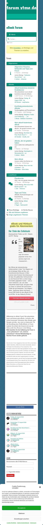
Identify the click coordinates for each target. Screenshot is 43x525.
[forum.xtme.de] (21, 7)
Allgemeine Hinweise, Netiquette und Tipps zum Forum (24, 69)
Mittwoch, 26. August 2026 (17, 433)
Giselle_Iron (25, 137)
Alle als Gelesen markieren (18, 212)
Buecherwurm (16, 434)
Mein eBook (19, 159)
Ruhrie (14, 423)
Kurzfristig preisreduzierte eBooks (24, 107)
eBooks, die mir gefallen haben (23, 142)
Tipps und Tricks (20, 193)
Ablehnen (21, 513)
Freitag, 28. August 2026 (17, 417)
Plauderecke (19, 178)
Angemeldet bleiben (14, 472)
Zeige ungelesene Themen (18, 215)
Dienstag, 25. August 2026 (17, 449)
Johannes (23, 79)
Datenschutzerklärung (23, 523)
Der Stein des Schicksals (19, 231)
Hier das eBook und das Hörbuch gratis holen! (21, 299)
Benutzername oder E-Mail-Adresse (16, 461)
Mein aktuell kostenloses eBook (23, 123)
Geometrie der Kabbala (16, 438)
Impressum (33, 523)
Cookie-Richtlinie (11, 523)
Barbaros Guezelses (26, 118)
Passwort (9, 466)
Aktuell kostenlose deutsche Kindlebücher (24, 89)
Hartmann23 (23, 205)
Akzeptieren (21, 508)
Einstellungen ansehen (21, 519)
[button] (40, 487)
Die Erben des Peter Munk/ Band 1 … (20, 428)
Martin (22, 155)
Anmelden (17, 48)
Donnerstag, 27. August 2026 (18, 422)
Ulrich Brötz (25, 169)
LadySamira (25, 102)
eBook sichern (14, 444)
